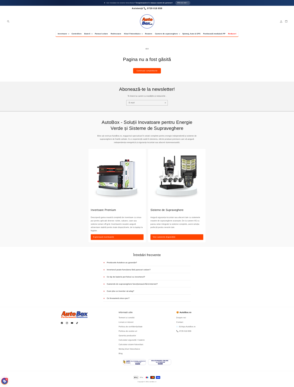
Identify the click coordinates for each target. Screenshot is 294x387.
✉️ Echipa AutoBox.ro (185, 327)
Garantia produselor (127, 336)
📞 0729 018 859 (183, 331)
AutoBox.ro (152, 381)
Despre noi (181, 318)
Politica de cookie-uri (128, 331)
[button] (8, 21)
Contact (179, 322)
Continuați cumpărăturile (147, 71)
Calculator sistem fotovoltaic (131, 345)
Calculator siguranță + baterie (132, 340)
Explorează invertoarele (103, 237)
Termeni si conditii (127, 318)
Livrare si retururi (126, 322)
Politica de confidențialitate (131, 327)
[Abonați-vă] (165, 103)
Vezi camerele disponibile (164, 237)
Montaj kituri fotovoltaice (129, 349)
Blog (121, 353)
